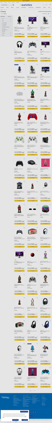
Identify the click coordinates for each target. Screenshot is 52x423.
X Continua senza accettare (24, 411)
